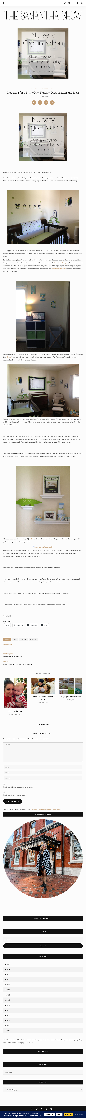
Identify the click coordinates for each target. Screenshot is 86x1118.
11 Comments (8, 645)
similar (31, 539)
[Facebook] (60, 3)
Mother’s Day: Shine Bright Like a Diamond (17, 664)
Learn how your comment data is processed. (46, 810)
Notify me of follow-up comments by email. (18, 787)
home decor (36, 89)
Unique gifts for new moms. (70, 697)
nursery (23, 639)
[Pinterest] (68, 3)
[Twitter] (64, 3)
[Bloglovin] (77, 3)
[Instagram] (72, 3)
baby (15, 639)
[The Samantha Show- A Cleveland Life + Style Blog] (43, 15)
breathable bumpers (61, 263)
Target (9, 357)
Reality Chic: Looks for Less (13, 657)
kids (53, 89)
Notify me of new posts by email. (14, 795)
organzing (33, 639)
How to (46, 89)
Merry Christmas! (15, 711)
